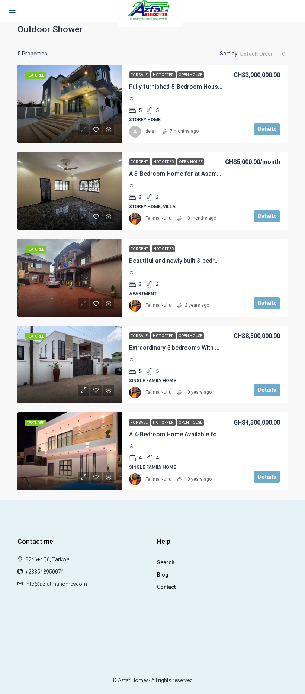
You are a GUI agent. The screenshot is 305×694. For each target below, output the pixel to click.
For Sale (139, 75)
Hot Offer (163, 75)
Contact (166, 587)
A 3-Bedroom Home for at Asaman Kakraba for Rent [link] (200, 173)
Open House (190, 75)
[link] (69, 104)
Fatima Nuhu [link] (158, 218)
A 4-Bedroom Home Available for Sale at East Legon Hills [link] (207, 434)
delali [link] (151, 131)
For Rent (140, 162)
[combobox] (263, 54)
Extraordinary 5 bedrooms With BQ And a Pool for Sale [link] (203, 347)
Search (165, 562)
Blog (162, 575)
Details (267, 129)
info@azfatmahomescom (56, 584)
